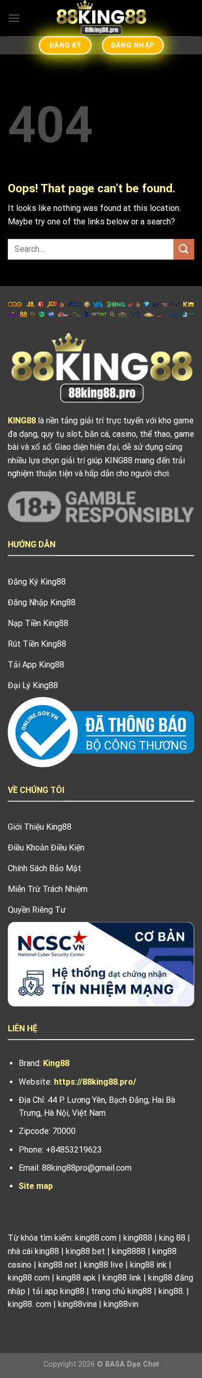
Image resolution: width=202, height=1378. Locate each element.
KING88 (22, 420)
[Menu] (14, 18)
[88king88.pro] (101, 18)
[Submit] (184, 249)
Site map (36, 1186)
